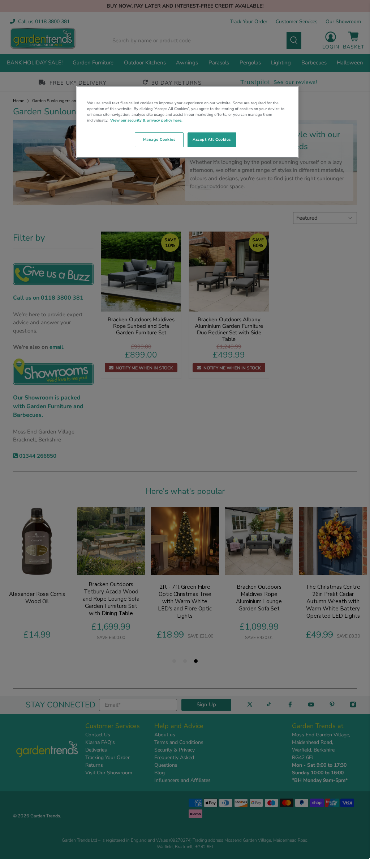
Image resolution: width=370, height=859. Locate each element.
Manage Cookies (159, 139)
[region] (187, 122)
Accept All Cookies (212, 139)
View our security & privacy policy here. (146, 120)
